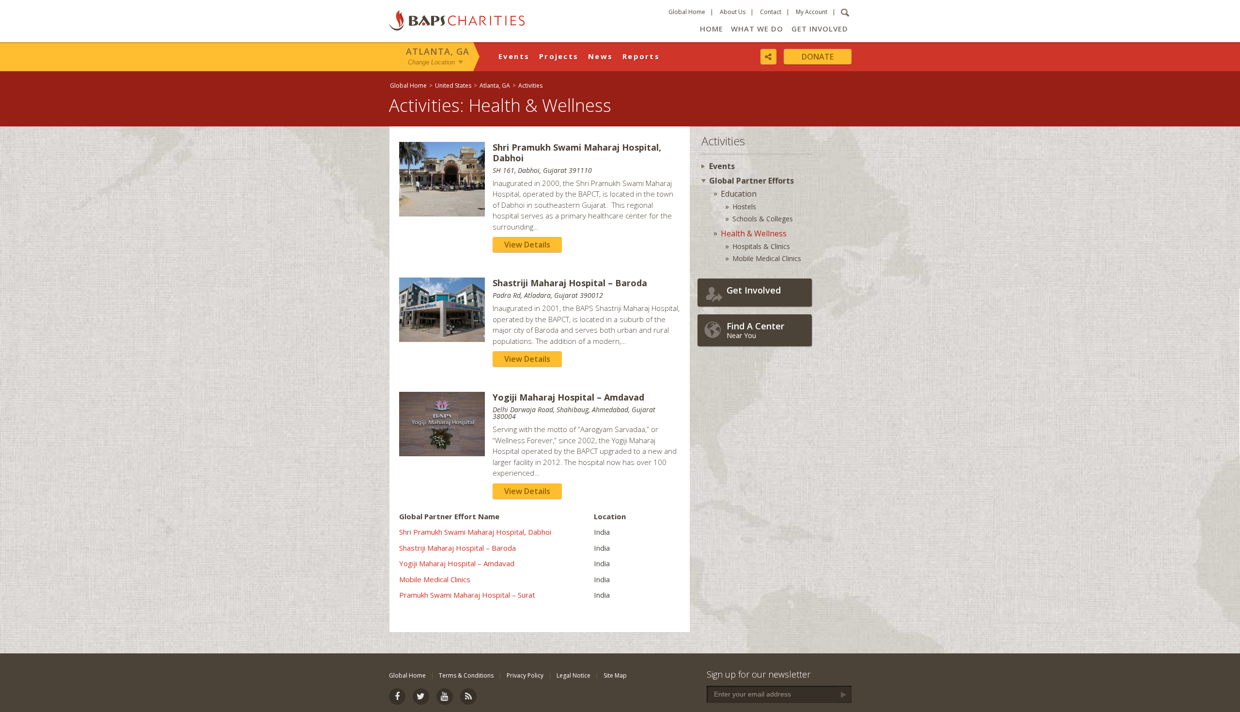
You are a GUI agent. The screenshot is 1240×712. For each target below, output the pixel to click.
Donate (818, 56)
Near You (755, 330)
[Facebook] (397, 696)
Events (514, 56)
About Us (732, 12)
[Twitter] (421, 696)
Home (711, 28)
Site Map (615, 675)
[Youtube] (444, 696)
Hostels (744, 206)
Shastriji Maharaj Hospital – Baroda (457, 548)
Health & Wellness (754, 233)
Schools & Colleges (762, 218)
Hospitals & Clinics (761, 246)
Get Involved (819, 28)
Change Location (431, 62)
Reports (641, 56)
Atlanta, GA (437, 51)
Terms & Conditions (466, 675)
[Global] (1228, 313)
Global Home (686, 12)
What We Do (757, 28)
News (600, 56)
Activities (530, 85)
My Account (811, 12)
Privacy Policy (525, 675)
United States (453, 85)
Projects (558, 56)
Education (739, 193)
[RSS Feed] (468, 696)
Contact (770, 12)
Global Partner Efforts (751, 180)
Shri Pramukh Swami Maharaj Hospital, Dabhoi (475, 532)
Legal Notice (573, 675)
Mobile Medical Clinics (434, 579)
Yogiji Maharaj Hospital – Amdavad (456, 563)
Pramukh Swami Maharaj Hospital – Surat (467, 595)
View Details (527, 244)
